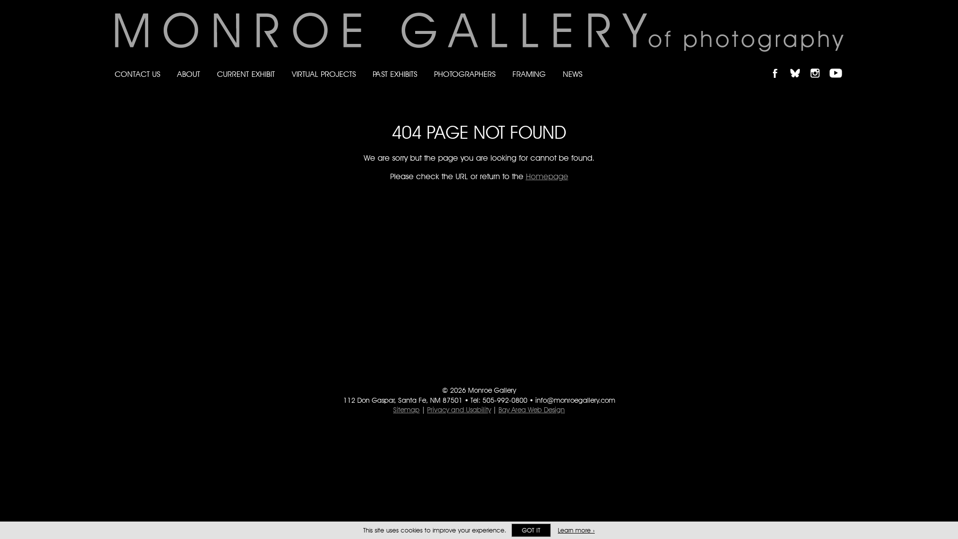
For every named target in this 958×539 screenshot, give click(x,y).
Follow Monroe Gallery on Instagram (819, 64)
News (572, 74)
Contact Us (137, 74)
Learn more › (576, 530)
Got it (531, 530)
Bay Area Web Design (531, 410)
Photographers (464, 74)
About (188, 74)
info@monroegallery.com (575, 400)
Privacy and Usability (459, 410)
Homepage (547, 176)
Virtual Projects (324, 74)
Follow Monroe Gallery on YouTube (839, 64)
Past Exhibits (395, 74)
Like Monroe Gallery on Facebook (779, 64)
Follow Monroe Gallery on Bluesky (800, 64)
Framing (529, 74)
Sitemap (406, 410)
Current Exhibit (246, 74)
